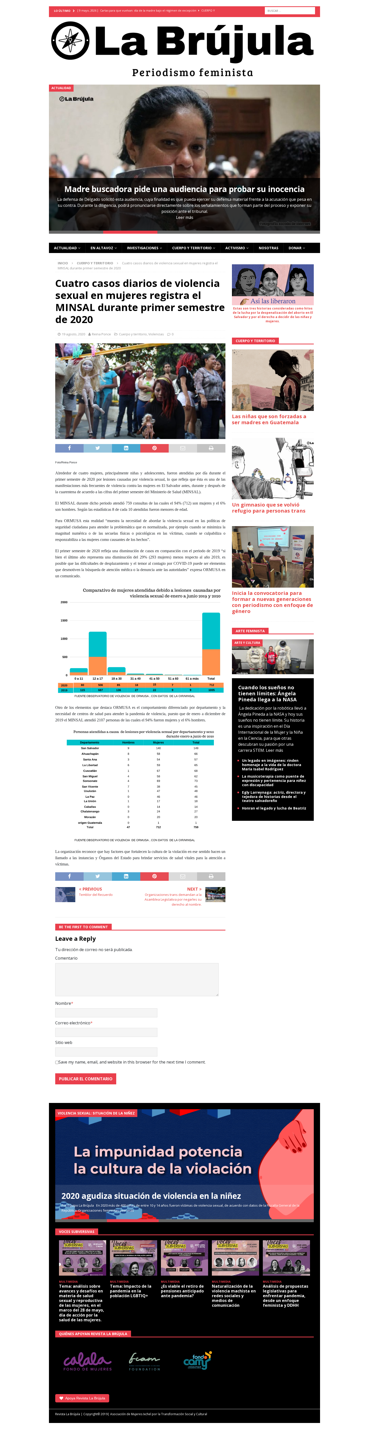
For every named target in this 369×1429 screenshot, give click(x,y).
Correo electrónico (72, 1023)
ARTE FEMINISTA (250, 631)
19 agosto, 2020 (73, 334)
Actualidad (65, 247)
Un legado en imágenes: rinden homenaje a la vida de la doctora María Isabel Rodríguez (271, 764)
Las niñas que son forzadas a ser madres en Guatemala (269, 419)
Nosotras (268, 247)
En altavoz (102, 247)
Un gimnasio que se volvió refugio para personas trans (268, 507)
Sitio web (63, 1042)
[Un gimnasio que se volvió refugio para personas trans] (273, 468)
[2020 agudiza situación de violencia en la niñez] (184, 1164)
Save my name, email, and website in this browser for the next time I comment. (132, 1062)
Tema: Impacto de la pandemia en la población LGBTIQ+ (130, 1290)
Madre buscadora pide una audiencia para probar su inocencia (184, 188)
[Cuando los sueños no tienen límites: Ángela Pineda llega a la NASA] (273, 656)
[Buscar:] (290, 10)
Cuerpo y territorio (192, 247)
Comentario (66, 958)
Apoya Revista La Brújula (85, 1398)
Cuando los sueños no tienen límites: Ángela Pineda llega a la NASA (267, 693)
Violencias (156, 334)
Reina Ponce (101, 334)
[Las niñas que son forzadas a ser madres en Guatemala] (273, 380)
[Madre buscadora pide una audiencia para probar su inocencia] (184, 158)
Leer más (184, 217)
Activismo (235, 247)
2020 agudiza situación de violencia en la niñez (151, 1195)
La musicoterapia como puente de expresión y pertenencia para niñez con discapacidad (274, 780)
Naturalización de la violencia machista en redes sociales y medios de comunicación (234, 1295)
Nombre (63, 1003)
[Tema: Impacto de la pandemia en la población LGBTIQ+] (133, 1258)
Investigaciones (142, 247)
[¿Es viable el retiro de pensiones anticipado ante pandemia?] (184, 1258)
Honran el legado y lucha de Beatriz (274, 808)
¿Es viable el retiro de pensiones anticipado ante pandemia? (182, 1290)
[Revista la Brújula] (184, 48)
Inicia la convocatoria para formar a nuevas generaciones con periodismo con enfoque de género (272, 602)
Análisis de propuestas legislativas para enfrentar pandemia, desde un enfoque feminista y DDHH (285, 1295)
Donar (295, 247)
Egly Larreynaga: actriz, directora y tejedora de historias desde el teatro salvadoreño (274, 796)
